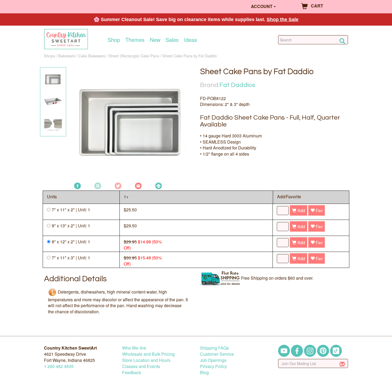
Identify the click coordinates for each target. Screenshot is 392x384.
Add (300, 210)
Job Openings (213, 360)
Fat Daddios (237, 85)
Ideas (190, 40)
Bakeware (66, 55)
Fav (319, 210)
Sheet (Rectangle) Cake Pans (134, 55)
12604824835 (59, 366)
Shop (114, 40)
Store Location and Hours (146, 360)
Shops (49, 55)
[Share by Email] (138, 185)
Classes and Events (141, 366)
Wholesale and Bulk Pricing (148, 354)
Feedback (131, 372)
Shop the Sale (282, 19)
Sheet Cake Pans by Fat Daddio (189, 55)
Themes (135, 40)
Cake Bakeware (91, 55)
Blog (204, 372)
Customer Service (217, 354)
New (155, 40)
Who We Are (134, 348)
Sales (172, 40)
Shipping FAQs (214, 348)
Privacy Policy (213, 366)
